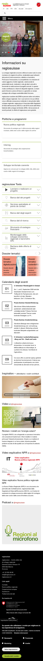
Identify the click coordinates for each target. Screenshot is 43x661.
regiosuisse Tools (12, 184)
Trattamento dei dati (8, 594)
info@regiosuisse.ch (8, 574)
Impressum (6, 591)
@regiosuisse (16, 404)
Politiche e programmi (14, 119)
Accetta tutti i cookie (11, 656)
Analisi (27, 643)
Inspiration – (20, 373)
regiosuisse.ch (7, 577)
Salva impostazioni (10, 649)
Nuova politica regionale (10, 587)
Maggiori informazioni (21, 633)
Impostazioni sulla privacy (9, 620)
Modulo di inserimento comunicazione (21, 395)
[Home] (6, 4)
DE (7, 9)
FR (11, 9)
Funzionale (29, 638)
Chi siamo (28, 9)
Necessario (8, 638)
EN (15, 9)
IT (3, 9)
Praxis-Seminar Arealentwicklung (25, 320)
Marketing (7, 643)
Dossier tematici (11, 253)
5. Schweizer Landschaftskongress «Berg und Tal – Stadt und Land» (26, 338)
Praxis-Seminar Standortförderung (26, 303)
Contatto (5, 585)
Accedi (21, 9)
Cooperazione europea (9, 589)
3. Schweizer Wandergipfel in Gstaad (27, 286)
